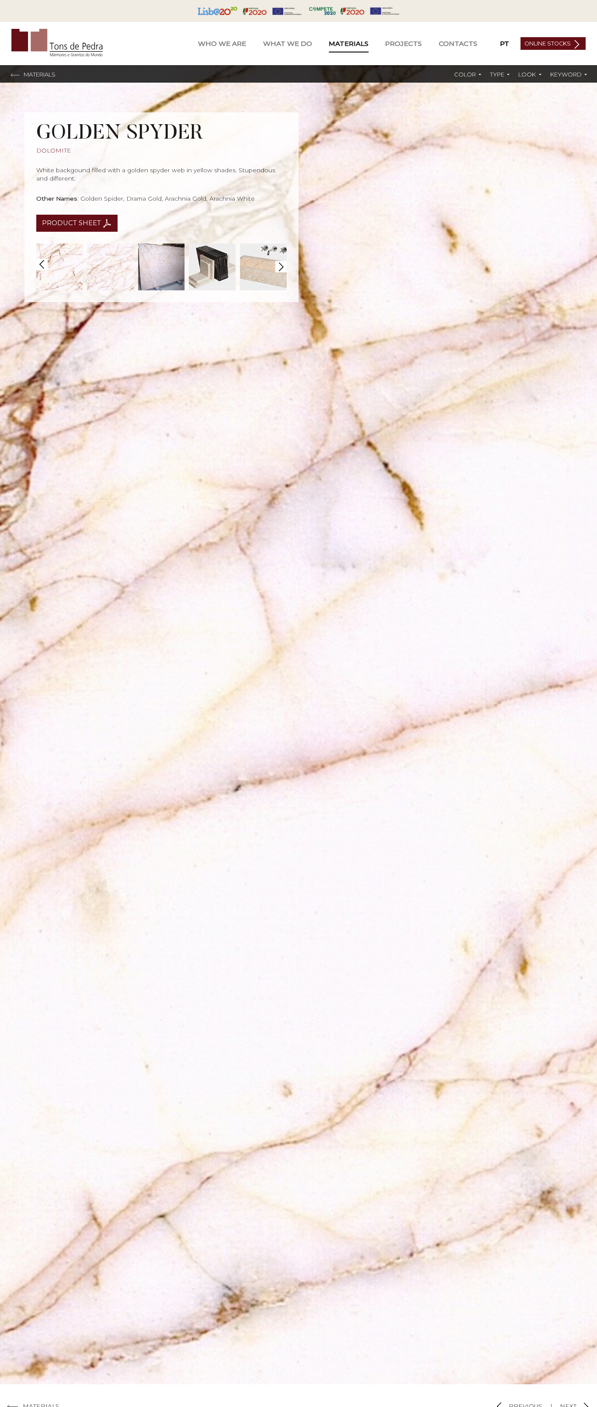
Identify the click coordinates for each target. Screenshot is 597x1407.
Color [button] (465, 74)
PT (504, 43)
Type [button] (498, 74)
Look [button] (527, 74)
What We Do (287, 43)
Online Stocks (548, 43)
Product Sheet (72, 223)
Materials (348, 43)
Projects (403, 43)
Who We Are (222, 43)
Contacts (458, 43)
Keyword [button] (566, 74)
